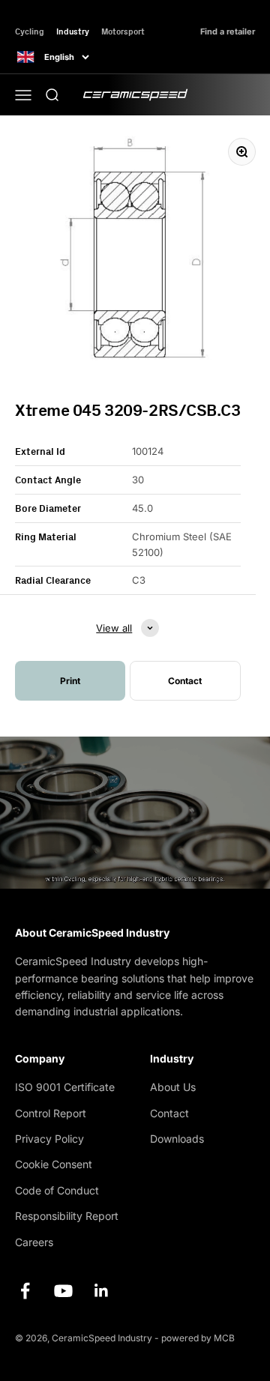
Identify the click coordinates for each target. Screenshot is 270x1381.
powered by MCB (198, 1338)
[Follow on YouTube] (63, 1291)
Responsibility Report (66, 1215)
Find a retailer (227, 32)
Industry (72, 31)
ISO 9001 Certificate (65, 1087)
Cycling (29, 31)
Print (70, 680)
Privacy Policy (49, 1138)
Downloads (177, 1138)
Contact (169, 1113)
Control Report (50, 1113)
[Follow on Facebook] (25, 1291)
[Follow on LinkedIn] (102, 1291)
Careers (34, 1242)
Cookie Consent (53, 1164)
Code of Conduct (57, 1190)
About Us (173, 1087)
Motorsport (123, 31)
